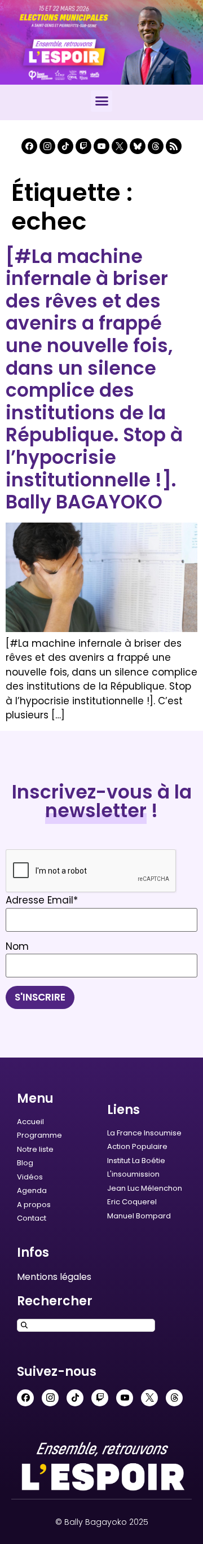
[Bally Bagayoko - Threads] (156, 146)
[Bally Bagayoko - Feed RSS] (174, 146)
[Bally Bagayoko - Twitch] (83, 146)
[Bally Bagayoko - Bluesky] (137, 146)
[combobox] (86, 1325)
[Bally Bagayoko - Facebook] (29, 146)
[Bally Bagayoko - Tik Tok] (65, 146)
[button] (101, 101)
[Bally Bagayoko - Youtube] (101, 146)
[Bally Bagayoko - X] (119, 146)
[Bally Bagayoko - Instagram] (47, 146)
